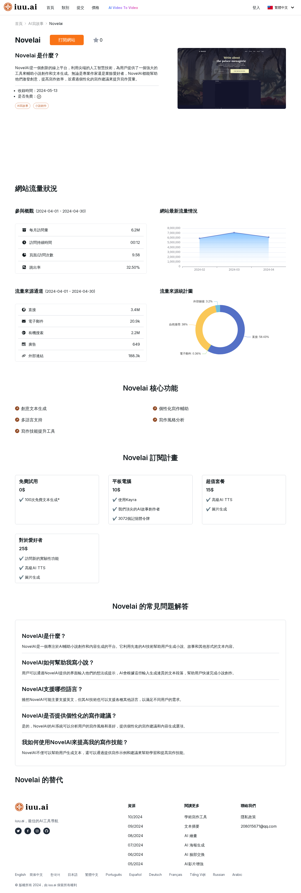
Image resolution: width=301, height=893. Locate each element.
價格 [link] (95, 7)
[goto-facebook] (27, 831)
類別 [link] (65, 7)
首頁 (19, 23)
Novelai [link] (56, 23)
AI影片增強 (193, 863)
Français (175, 875)
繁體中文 (281, 7)
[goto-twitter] (18, 831)
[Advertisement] (150, 142)
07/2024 (135, 845)
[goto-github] (46, 831)
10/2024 (135, 816)
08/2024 (135, 835)
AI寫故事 (36, 23)
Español (135, 875)
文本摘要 (191, 826)
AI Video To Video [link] (123, 8)
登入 (256, 7)
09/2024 (135, 826)
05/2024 (135, 863)
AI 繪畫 (190, 835)
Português (114, 875)
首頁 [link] (50, 7)
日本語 (73, 875)
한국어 (55, 875)
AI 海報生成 (194, 845)
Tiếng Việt (198, 875)
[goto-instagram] (37, 831)
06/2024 (135, 854)
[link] (21, 7)
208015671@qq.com (259, 826)
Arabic (237, 875)
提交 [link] (80, 7)
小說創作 (41, 105)
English (20, 875)
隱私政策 (248, 816)
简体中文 (36, 875)
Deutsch (155, 875)
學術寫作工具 (195, 816)
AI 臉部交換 (194, 854)
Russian (219, 875)
